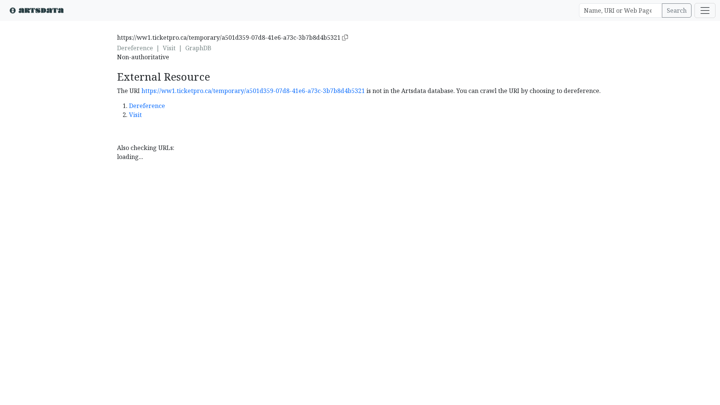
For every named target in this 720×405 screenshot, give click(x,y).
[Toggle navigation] (705, 10)
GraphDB (198, 48)
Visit (169, 48)
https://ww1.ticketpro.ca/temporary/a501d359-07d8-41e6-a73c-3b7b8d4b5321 (253, 91)
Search (677, 10)
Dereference (135, 48)
